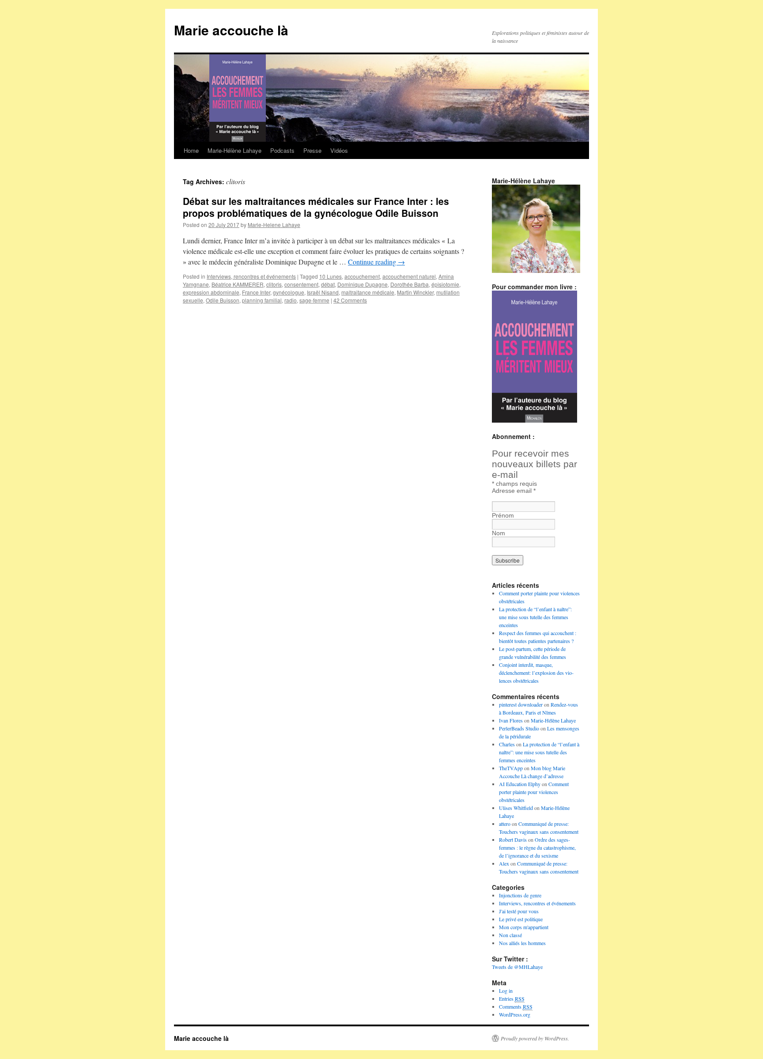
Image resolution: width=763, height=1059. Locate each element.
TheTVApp (511, 768)
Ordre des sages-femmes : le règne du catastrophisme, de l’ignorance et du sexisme (537, 847)
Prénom (503, 515)
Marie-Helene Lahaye (274, 224)
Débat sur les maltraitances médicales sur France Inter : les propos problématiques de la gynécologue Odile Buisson (316, 206)
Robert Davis (513, 839)
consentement (301, 284)
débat (328, 284)
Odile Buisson (222, 300)
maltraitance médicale (367, 292)
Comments (516, 1006)
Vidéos (339, 150)
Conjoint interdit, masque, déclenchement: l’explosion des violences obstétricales (536, 672)
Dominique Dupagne (362, 284)
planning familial (262, 300)
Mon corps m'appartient (523, 926)
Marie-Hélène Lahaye (234, 150)
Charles (507, 744)
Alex (504, 863)
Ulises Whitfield (516, 807)
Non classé (510, 934)
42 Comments (350, 300)
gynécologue (288, 292)
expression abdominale (211, 292)
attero (504, 823)
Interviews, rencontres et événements (251, 276)
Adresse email (514, 490)
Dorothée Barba (409, 284)
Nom (498, 533)
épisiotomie (445, 284)
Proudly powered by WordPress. (535, 1038)
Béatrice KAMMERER (238, 284)
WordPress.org (514, 1014)
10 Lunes (330, 276)
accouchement (362, 276)
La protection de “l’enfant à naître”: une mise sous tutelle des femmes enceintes (535, 616)
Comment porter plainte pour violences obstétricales (534, 791)
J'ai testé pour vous (519, 911)
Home (191, 150)
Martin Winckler (415, 292)
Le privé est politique (521, 919)
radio (290, 300)
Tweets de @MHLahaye (517, 966)
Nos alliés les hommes (522, 942)
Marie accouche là (231, 29)
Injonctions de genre (520, 895)
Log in (506, 990)
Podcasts (282, 150)
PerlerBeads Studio (519, 728)
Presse (312, 150)
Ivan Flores (511, 720)
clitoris (274, 284)
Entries (512, 998)
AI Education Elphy (519, 783)
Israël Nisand (323, 292)
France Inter (256, 292)
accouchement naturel (409, 276)
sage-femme (314, 300)
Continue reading (376, 261)
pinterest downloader (521, 704)
